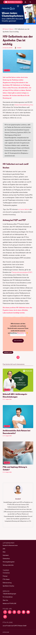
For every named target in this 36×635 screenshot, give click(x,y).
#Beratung (8, 352)
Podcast (5, 576)
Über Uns (5, 600)
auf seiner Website (23, 209)
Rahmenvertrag (7, 582)
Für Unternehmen (8, 597)
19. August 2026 (8, 435)
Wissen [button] (7, 389)
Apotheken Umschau (14, 2)
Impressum (6, 555)
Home (6, 29)
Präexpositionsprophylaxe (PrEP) (22, 272)
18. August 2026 (8, 472)
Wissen (11, 29)
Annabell (19, 47)
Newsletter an (21, 333)
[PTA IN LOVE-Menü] (18, 6)
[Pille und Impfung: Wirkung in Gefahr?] (18, 464)
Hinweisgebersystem (8, 562)
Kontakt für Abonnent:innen (10, 545)
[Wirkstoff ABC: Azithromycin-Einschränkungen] (18, 391)
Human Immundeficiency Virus (24, 105)
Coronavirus (6, 573)
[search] (30, 2)
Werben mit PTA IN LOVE (9, 603)
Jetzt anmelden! (18, 340)
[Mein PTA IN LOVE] (25, 2)
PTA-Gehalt (6, 579)
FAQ (4, 552)
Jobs (4, 548)
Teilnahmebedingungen (9, 593)
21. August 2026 (8, 399)
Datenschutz (6, 558)
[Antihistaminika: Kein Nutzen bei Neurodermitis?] (18, 427)
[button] (18, 14)
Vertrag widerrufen (8, 565)
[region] (18, 14)
